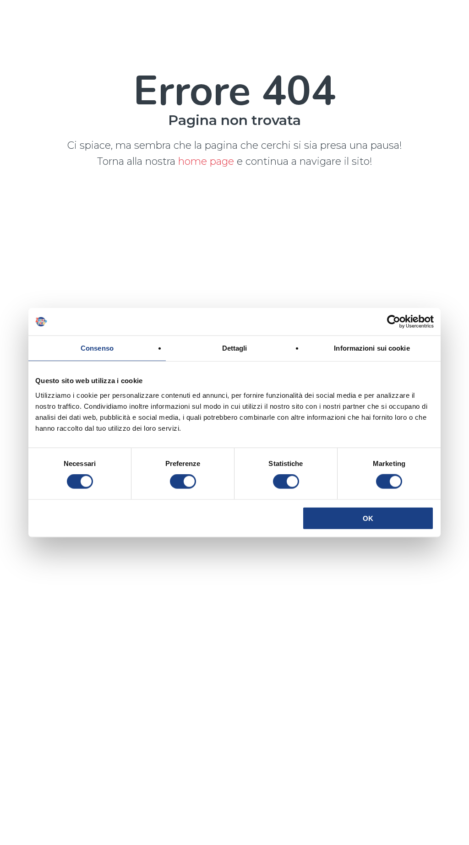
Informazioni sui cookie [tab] (371, 348)
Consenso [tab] (97, 348)
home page (207, 161)
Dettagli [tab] (234, 348)
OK (368, 518)
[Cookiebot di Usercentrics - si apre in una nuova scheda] (394, 322)
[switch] (183, 481)
